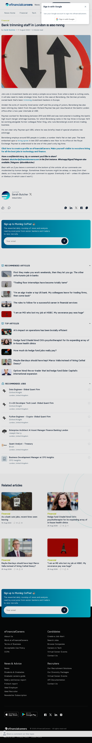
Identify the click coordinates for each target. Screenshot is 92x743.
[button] (46, 371)
